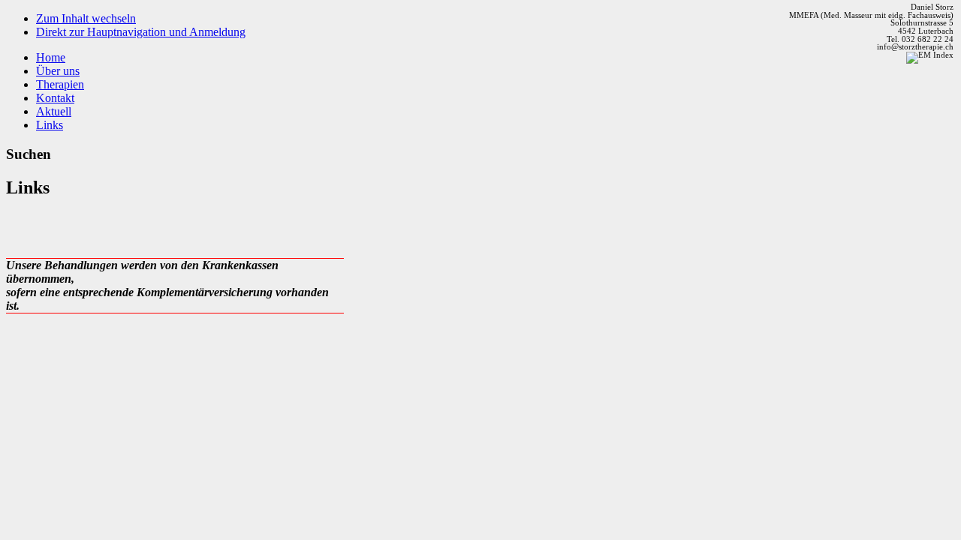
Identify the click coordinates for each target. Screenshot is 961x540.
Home (50, 57)
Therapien (60, 84)
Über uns (58, 70)
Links (49, 124)
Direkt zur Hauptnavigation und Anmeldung (141, 32)
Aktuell (53, 111)
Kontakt (55, 98)
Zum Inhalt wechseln (86, 18)
